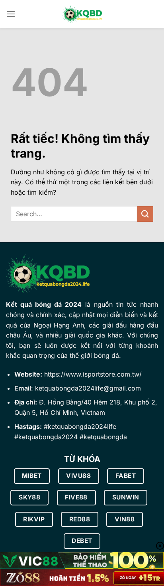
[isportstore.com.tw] (82, 14)
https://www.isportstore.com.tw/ (93, 374)
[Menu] (11, 14)
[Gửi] (145, 214)
